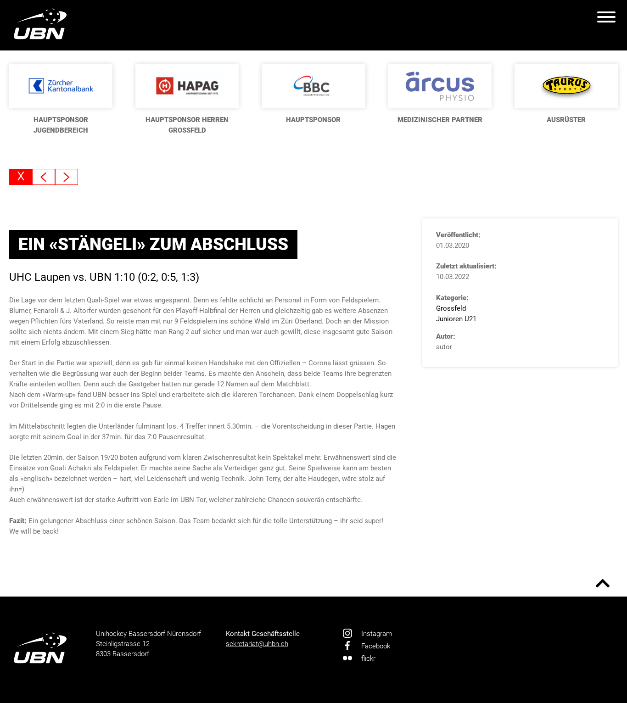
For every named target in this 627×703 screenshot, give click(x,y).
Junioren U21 (456, 319)
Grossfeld (451, 308)
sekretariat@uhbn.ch (257, 644)
